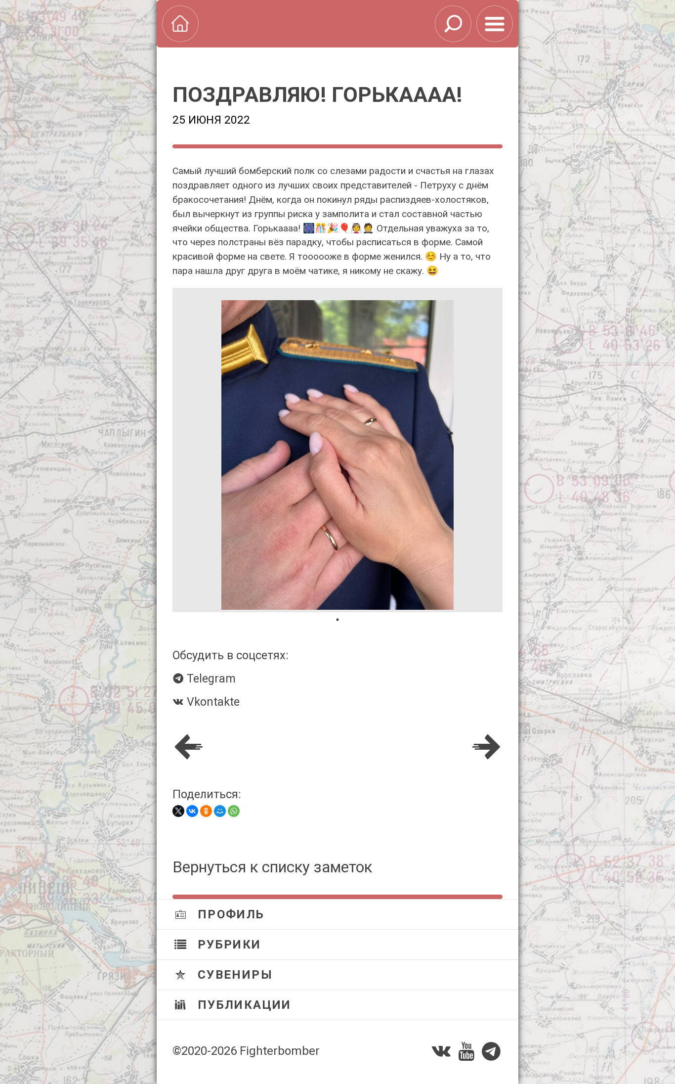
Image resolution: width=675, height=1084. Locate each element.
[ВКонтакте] (192, 811)
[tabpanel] (337, 450)
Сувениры (233, 975)
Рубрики (227, 944)
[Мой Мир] (220, 811)
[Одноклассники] (206, 811)
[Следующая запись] (486, 747)
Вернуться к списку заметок (272, 867)
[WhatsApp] (234, 811)
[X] (178, 811)
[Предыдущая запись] (189, 747)
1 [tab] (337, 620)
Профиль (228, 914)
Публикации (242, 1005)
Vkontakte (212, 702)
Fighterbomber (280, 1051)
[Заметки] (494, 24)
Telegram (210, 678)
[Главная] (180, 24)
